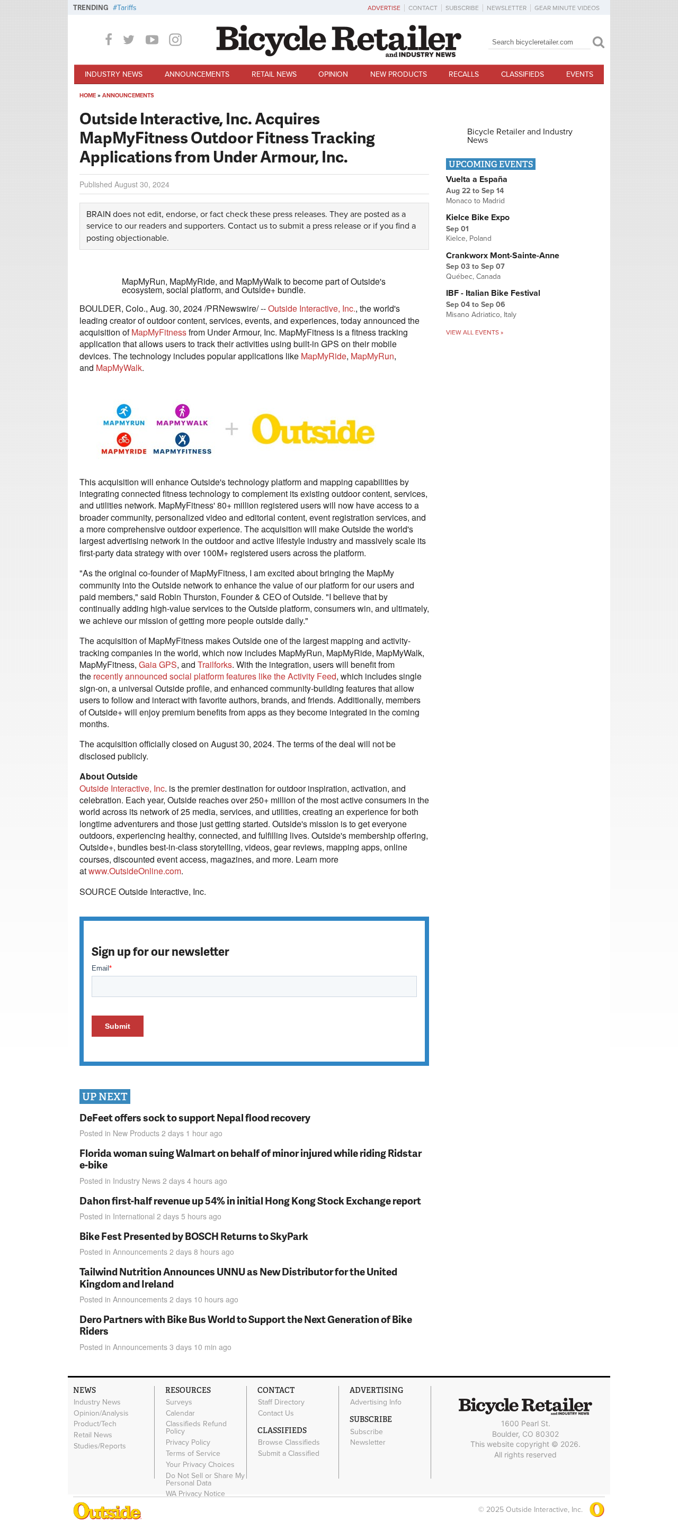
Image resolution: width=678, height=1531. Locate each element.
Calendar (180, 1413)
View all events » (474, 332)
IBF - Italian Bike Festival (493, 293)
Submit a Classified (288, 1454)
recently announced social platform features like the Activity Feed (214, 676)
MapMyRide (323, 356)
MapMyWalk (119, 367)
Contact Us (276, 1413)
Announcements (197, 74)
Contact (423, 8)
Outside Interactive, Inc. (311, 308)
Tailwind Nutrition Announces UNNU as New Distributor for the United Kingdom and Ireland (238, 1277)
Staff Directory (281, 1402)
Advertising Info (376, 1402)
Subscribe (462, 8)
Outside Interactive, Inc (122, 788)
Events (579, 74)
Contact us (247, 226)
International (134, 1216)
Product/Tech (95, 1424)
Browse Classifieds (289, 1442)
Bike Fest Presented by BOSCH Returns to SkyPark (193, 1236)
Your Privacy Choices (200, 1464)
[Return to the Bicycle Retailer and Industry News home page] (339, 54)
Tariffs (127, 7)
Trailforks (215, 664)
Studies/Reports (100, 1446)
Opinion (333, 74)
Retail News (274, 74)
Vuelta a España (476, 179)
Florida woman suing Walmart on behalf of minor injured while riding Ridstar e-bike (250, 1159)
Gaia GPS (158, 664)
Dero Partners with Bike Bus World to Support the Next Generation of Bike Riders (245, 1325)
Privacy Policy (188, 1442)
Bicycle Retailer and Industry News (520, 136)
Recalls (464, 74)
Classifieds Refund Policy (196, 1428)
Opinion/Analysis (101, 1413)
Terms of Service (193, 1454)
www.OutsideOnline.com (134, 871)
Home (87, 95)
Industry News (113, 74)
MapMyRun (372, 356)
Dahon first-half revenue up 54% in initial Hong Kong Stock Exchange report (250, 1200)
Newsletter (507, 8)
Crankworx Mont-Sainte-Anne (502, 255)
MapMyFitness (158, 332)
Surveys (179, 1402)
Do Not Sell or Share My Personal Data (205, 1479)
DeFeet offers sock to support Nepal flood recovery (194, 1117)
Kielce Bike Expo (478, 217)
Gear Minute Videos (567, 8)
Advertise (384, 8)
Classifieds (522, 74)
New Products (398, 74)
